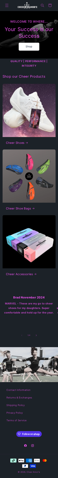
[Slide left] (21, 335)
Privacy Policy (14, 412)
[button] (6, 5)
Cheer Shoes (15, 142)
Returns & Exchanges (19, 397)
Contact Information (18, 390)
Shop (29, 46)
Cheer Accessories (19, 274)
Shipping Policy (15, 405)
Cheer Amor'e (33, 472)
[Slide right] (36, 335)
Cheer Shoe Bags (18, 208)
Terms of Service (16, 420)
